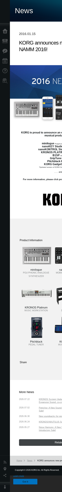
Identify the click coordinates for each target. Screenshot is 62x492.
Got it (25, 481)
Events (6, 61)
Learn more (18, 476)
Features (6, 51)
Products (6, 41)
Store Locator (6, 81)
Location (6, 469)
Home (6, 31)
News (6, 462)
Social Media (6, 475)
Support (6, 71)
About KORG (6, 487)
